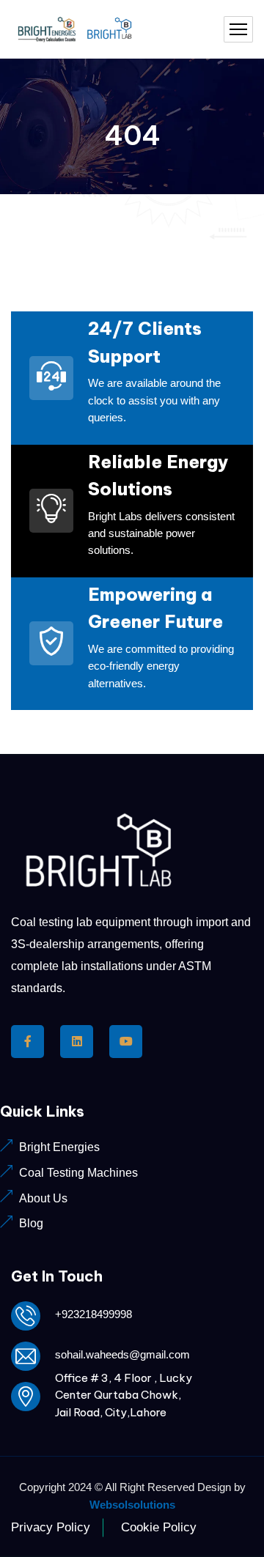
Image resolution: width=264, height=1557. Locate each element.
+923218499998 (93, 1314)
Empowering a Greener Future (155, 608)
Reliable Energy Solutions (158, 475)
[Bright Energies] (77, 29)
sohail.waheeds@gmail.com (122, 1354)
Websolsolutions (132, 1504)
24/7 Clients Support (145, 342)
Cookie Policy (159, 1527)
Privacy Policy (50, 1527)
